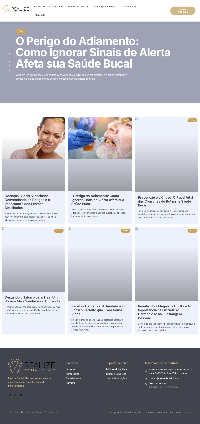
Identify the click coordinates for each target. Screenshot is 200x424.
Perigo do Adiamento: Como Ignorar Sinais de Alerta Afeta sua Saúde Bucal (93, 52)
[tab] (9, 53)
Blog (21, 31)
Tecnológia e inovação (104, 6)
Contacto (40, 15)
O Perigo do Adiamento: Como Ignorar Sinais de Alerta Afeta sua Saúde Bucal (97, 200)
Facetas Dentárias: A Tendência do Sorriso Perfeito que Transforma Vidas (98, 310)
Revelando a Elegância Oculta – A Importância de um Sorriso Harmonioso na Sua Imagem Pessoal (164, 312)
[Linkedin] (20, 395)
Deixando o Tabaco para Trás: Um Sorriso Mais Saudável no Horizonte (32, 299)
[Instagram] (15, 395)
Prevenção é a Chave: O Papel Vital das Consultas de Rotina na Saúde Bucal (165, 201)
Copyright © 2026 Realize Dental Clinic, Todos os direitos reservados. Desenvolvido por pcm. (152, 412)
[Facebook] (10, 395)
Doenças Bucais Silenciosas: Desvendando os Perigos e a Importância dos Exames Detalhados (27, 202)
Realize (37, 6)
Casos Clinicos (129, 6)
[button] (9, 49)
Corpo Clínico (56, 6)
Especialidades (76, 6)
